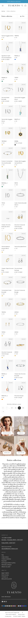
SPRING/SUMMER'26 (7, 433)
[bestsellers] (7, 446)
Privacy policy (21, 614)
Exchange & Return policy (8, 563)
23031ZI (16, 332)
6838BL (16, 141)
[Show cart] (25, 5)
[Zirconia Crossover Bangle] (20, 282)
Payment (4, 561)
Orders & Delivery (6, 559)
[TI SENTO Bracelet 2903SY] (20, 344)
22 (12, 408)
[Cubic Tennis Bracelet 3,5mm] (20, 195)
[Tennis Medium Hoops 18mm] (8, 238)
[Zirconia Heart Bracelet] (8, 89)
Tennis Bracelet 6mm (20, 246)
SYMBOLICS (21, 433)
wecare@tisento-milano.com (10, 548)
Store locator (5, 575)
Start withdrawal (6, 596)
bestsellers (7, 452)
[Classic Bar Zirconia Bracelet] (20, 365)
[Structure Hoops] (20, 387)
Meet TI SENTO (5, 573)
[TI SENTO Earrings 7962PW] (8, 304)
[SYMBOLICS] (21, 426)
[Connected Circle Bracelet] (8, 282)
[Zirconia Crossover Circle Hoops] (20, 216)
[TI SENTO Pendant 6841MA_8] (8, 69)
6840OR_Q (5, 396)
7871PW (3, 332)
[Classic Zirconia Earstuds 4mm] (8, 216)
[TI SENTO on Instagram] (6, 602)
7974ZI (3, 203)
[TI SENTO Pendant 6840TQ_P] (20, 111)
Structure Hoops (18, 396)
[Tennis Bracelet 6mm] (20, 238)
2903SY (16, 352)
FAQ (3, 555)
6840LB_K (17, 56)
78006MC (4, 141)
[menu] (14, 612)
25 (23, 408)
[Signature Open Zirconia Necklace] (8, 47)
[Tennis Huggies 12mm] (8, 27)
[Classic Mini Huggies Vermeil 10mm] (20, 153)
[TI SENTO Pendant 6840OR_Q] (8, 387)
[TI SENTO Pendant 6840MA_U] (8, 175)
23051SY (16, 312)
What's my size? (6, 567)
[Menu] (3, 5)
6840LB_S (4, 374)
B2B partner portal (7, 579)
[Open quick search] (22, 5)
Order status (5, 557)
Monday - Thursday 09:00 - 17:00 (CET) (12, 540)
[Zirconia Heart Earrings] (20, 260)
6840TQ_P (17, 119)
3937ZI (16, 183)
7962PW (4, 312)
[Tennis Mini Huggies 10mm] (20, 89)
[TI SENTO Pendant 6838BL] (20, 133)
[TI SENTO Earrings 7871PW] (8, 324)
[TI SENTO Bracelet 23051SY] (20, 304)
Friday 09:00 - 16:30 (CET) (8, 543)
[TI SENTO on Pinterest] (4, 602)
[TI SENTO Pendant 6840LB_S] (8, 365)
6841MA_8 (4, 77)
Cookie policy (8, 616)
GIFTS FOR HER (21, 452)
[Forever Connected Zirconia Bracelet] (8, 153)
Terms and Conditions (11, 614)
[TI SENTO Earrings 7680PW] (20, 27)
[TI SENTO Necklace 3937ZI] (20, 175)
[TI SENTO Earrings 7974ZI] (8, 195)
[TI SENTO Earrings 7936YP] (20, 69)
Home (3, 11)
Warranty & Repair (7, 565)
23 (15, 408)
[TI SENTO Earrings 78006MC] (8, 133)
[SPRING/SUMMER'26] (7, 426)
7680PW (16, 36)
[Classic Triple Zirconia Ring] (8, 260)
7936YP (16, 77)
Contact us (5, 577)
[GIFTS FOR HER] (21, 446)
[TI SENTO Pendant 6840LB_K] (20, 47)
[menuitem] (11, 614)
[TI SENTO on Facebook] (2, 602)
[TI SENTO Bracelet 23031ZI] (20, 324)
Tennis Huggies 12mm (7, 36)
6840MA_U (4, 183)
